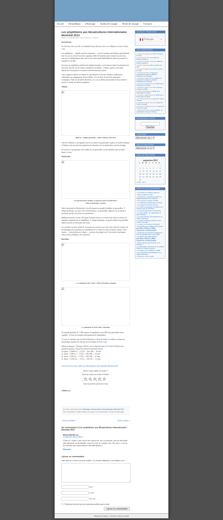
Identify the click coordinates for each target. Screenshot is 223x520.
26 (150, 177)
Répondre (67, 449)
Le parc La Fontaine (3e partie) (149, 224)
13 (153, 171)
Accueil (60, 24)
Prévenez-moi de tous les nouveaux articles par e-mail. (87, 504)
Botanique (86, 409)
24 (143, 177)
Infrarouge (90, 24)
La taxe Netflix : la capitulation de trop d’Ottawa (149, 111)
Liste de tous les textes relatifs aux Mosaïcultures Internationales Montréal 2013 (89, 366)
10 (143, 171)
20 (153, 174)
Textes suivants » (123, 421)
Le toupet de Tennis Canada (148, 205)
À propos (147, 24)
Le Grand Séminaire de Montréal (149, 211)
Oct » (144, 182)
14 (157, 171)
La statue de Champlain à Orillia (149, 250)
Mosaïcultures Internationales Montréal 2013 (107, 409)
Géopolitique (74, 24)
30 (140, 180)
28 (157, 177)
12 (150, 171)
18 (147, 174)
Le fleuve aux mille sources (146, 238)
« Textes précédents (68, 421)
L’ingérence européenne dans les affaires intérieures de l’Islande (147, 74)
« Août (138, 182)
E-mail (92, 493)
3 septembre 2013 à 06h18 (73, 437)
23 (140, 177)
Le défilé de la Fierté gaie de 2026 (150, 84)
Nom (91, 487)
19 (150, 174)
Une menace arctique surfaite (148, 200)
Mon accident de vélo (145, 195)
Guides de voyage (108, 24)
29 (160, 177)
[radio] (85, 379)
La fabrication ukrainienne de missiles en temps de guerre (150, 247)
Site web (92, 499)
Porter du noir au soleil (146, 256)
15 (160, 171)
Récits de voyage (130, 24)
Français (148, 39)
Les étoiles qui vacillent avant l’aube (149, 228)
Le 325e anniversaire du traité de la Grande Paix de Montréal (149, 207)
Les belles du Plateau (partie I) (147, 58)
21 (157, 174)
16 (140, 174)
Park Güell (103, 342)
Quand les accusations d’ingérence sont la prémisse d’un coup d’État (149, 233)
